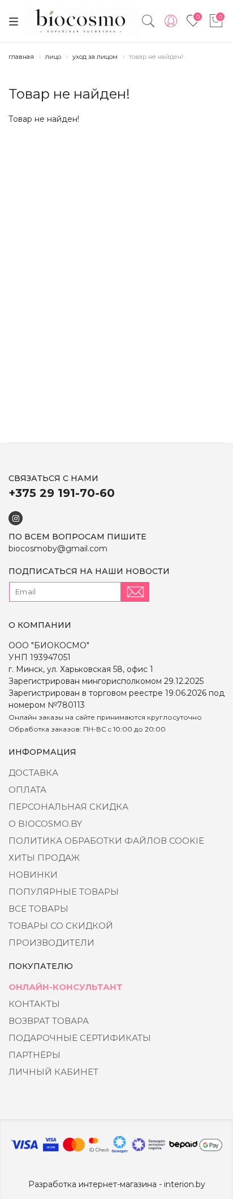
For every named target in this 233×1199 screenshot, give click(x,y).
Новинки (33, 874)
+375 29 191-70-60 (61, 493)
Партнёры (34, 1054)
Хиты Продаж (44, 857)
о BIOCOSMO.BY (45, 823)
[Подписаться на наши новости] (135, 592)
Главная (21, 57)
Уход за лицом (95, 57)
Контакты (34, 1003)
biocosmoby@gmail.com (57, 548)
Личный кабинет (53, 1071)
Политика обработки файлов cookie (106, 840)
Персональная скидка (68, 806)
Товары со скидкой (60, 925)
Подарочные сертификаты (79, 1037)
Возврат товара (48, 1020)
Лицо (53, 57)
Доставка (33, 772)
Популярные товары (63, 891)
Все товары (38, 908)
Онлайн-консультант (65, 986)
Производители (51, 942)
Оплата (27, 789)
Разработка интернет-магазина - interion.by (116, 1184)
